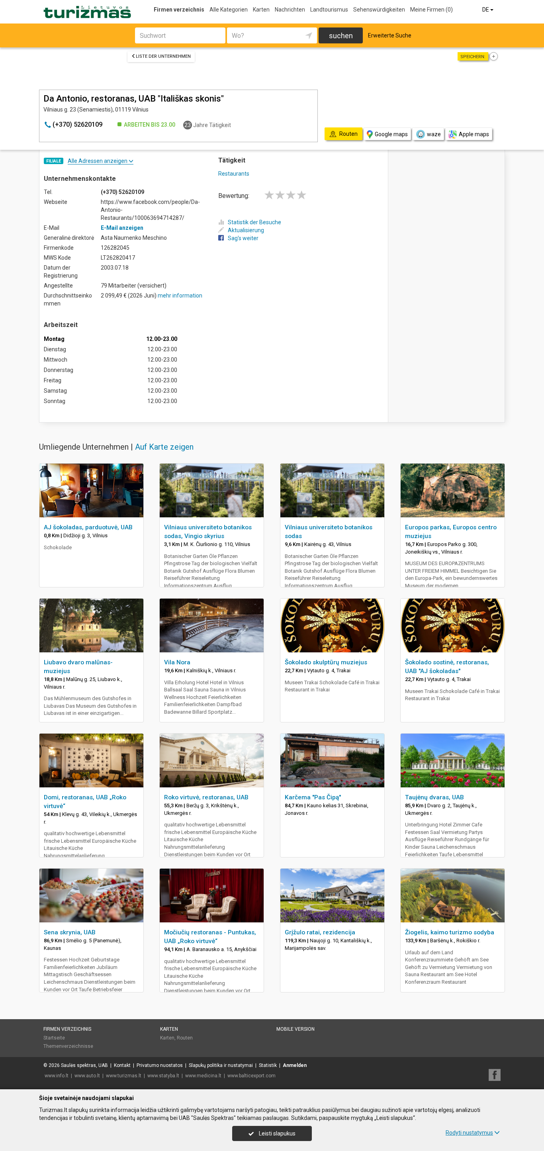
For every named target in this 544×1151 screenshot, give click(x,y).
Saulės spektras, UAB (84, 1065)
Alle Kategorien (228, 9)
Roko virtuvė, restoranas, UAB (206, 797)
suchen (341, 35)
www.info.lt (56, 1076)
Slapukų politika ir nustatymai (221, 1065)
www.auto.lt (87, 1076)
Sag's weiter (243, 238)
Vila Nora (177, 662)
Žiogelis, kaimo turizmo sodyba (449, 932)
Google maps (391, 134)
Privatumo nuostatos (160, 1065)
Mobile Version (295, 1029)
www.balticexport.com (251, 1076)
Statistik (268, 1065)
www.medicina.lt (203, 1076)
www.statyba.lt (163, 1076)
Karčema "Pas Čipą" (313, 797)
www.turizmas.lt (123, 1076)
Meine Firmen (431, 9)
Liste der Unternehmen (163, 56)
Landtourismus (329, 9)
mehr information (180, 295)
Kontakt (122, 1065)
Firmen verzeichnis (179, 9)
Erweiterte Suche (389, 35)
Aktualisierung (246, 230)
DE (486, 9)
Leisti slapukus (276, 1133)
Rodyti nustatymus (469, 1132)
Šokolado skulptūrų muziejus (326, 662)
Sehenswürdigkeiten (379, 9)
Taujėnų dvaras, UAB (434, 797)
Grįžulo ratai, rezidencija (320, 932)
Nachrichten (290, 9)
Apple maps (474, 134)
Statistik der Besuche (254, 222)
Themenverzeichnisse (68, 1046)
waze (434, 134)
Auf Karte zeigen (164, 447)
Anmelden (295, 1065)
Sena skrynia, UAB (70, 932)
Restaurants (233, 173)
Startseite (54, 1038)
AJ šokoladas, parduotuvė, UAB (88, 527)
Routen (185, 1038)
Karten (261, 9)
